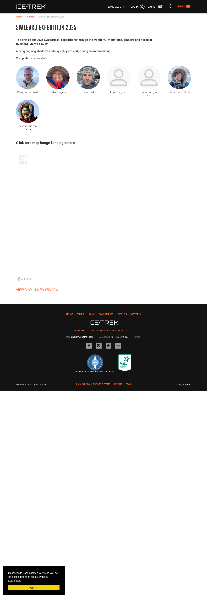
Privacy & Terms (101, 384)
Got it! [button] (33, 587)
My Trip (136, 314)
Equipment (106, 314)
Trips (80, 314)
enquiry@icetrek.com (82, 336)
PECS (128, 384)
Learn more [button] (14, 580)
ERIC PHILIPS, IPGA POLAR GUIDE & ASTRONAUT (103, 330)
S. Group (187, 384)
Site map (118, 384)
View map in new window (37, 290)
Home (19, 16)
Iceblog (31, 16)
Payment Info (83, 384)
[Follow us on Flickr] (118, 346)
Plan (91, 314)
